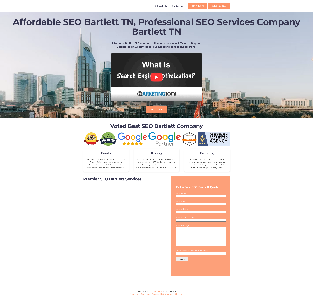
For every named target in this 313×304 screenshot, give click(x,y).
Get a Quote (156, 109)
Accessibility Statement (162, 294)
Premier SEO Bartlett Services (112, 179)
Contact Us (177, 6)
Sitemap (178, 294)
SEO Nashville (161, 6)
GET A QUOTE (198, 6)
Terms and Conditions (140, 294)
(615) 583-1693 (219, 6)
